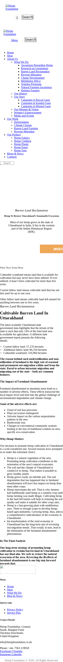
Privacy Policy (15, 609)
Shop (10, 589)
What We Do (14, 592)
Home (10, 586)
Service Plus (14, 612)
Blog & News (14, 595)
